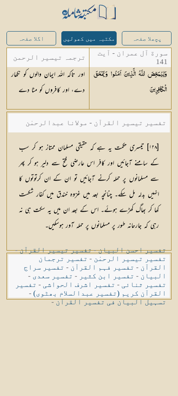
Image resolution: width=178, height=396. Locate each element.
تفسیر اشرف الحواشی (79, 284)
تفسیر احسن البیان (132, 250)
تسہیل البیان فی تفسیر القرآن (111, 302)
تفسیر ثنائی (143, 284)
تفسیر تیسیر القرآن (55, 250)
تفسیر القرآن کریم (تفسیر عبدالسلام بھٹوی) (90, 288)
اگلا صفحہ (31, 38)
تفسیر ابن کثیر (106, 276)
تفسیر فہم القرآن (102, 267)
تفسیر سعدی (52, 276)
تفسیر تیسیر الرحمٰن (130, 258)
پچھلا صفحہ (147, 38)
